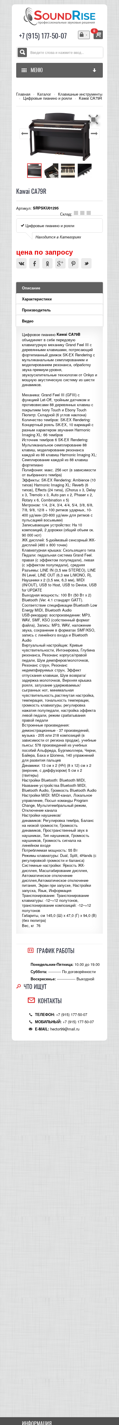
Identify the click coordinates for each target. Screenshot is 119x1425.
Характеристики (37, 299)
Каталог (44, 94)
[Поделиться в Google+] (60, 263)
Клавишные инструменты (80, 94)
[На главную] (59, 16)
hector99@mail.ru (64, 1029)
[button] (94, 119)
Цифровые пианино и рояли (47, 98)
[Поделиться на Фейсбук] (34, 263)
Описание (31, 288)
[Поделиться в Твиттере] (86, 263)
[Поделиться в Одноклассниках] (47, 263)
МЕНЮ (35, 70)
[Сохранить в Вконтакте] (21, 263)
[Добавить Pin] (73, 263)
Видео (28, 321)
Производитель (36, 310)
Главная (23, 94)
